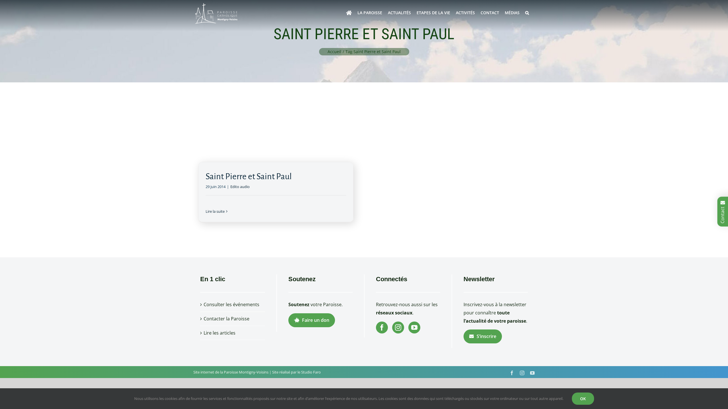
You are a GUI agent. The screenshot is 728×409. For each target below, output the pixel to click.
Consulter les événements (231, 304)
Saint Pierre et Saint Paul (249, 176)
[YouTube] (414, 327)
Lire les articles (219, 333)
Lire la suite (215, 211)
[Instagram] (398, 327)
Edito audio (240, 186)
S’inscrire (486, 336)
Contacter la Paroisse (226, 319)
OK (583, 398)
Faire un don (315, 320)
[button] (527, 13)
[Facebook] (382, 327)
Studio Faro (311, 372)
